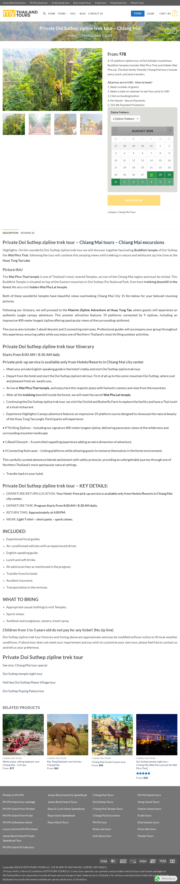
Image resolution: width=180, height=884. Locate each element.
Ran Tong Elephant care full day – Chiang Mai (65, 763)
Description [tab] (10, 232)
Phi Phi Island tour (39, 2)
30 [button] (169, 175)
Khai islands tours (148, 822)
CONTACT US (95, 13)
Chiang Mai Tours (97, 36)
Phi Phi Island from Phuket (19, 808)
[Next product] (168, 31)
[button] (150, 13)
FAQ (72, 13)
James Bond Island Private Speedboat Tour (18, 838)
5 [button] (160, 183)
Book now (134, 200)
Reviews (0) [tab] (28, 232)
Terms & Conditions (32, 871)
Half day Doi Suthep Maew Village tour (29, 682)
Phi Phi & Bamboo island (17, 822)
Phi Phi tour (100, 822)
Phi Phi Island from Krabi (18, 815)
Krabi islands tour (60, 2)
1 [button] (125, 183)
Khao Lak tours (102, 829)
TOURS (61, 13)
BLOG (83, 13)
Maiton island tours (149, 808)
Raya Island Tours (82, 2)
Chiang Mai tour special (31, 665)
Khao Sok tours (147, 829)
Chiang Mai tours (96, 242)
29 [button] (160, 175)
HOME (51, 13)
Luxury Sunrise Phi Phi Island (20, 829)
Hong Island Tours (148, 801)
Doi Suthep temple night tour (23, 674)
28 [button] (151, 175)
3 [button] (143, 183)
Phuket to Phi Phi (13, 795)
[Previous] (9, 79)
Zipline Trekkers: (120, 112)
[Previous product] (174, 31)
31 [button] (116, 183)
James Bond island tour (14, 2)
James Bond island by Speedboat (67, 795)
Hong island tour (118, 2)
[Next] (96, 79)
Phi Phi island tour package (19, 801)
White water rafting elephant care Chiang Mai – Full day (21, 763)
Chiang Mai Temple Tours (108, 808)
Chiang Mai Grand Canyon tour (109, 761)
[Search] (44, 13)
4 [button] (151, 183)
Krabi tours (100, 2)
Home (73, 36)
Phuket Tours (137, 2)
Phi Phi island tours (149, 795)
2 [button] (134, 183)
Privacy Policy (12, 871)
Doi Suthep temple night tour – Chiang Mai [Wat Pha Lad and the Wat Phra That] (156, 765)
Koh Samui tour (102, 835)
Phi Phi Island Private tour (18, 847)
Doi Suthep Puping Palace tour (23, 691)
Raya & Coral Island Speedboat (66, 808)
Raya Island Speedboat (61, 815)
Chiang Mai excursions (141, 242)
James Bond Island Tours (62, 801)
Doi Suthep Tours (103, 801)
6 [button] (169, 183)
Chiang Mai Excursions (106, 815)
